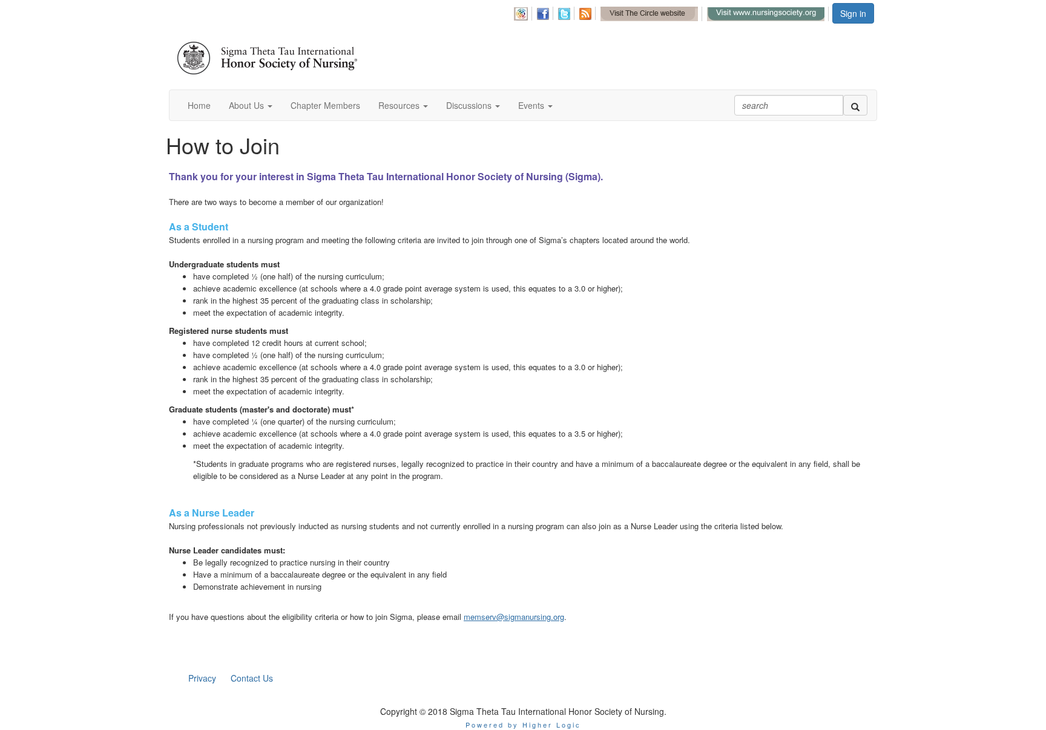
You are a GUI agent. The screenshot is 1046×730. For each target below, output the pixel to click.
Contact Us (252, 678)
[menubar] (672, 12)
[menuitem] (523, 12)
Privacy (202, 678)
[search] (855, 105)
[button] (250, 105)
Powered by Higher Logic (523, 724)
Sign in (853, 13)
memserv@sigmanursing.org (514, 616)
